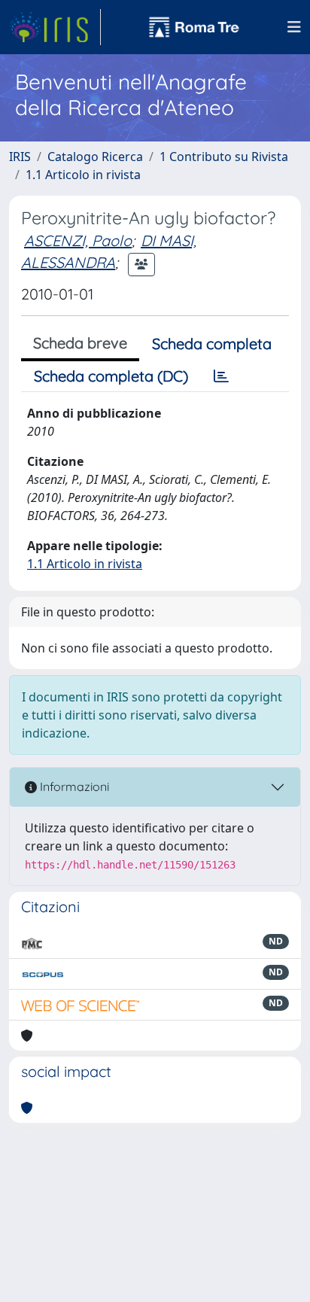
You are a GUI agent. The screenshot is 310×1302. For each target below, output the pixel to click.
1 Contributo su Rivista (224, 156)
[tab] (221, 376)
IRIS (20, 156)
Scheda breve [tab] (80, 342)
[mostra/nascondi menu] (294, 27)
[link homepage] (55, 27)
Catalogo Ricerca (95, 156)
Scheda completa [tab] (212, 343)
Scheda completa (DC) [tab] (111, 376)
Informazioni (73, 786)
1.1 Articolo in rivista (83, 174)
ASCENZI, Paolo (78, 240)
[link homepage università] (194, 27)
